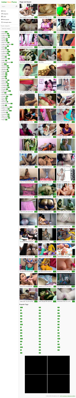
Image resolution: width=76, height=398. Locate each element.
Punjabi (5, 89)
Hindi (4, 31)
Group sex (5, 67)
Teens (4, 74)
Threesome (6, 117)
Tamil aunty (6, 58)
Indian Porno (9, 2)
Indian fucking (6, 110)
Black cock (5, 116)
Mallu (4, 60)
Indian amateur (7, 107)
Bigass (4, 99)
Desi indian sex (7, 94)
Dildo (4, 105)
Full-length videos (7, 22)
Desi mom (5, 42)
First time (5, 49)
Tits (4, 64)
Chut (4, 56)
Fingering (5, 71)
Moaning (5, 101)
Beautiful (5, 65)
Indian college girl (7, 62)
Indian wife (6, 51)
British (4, 78)
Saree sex (5, 80)
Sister (4, 73)
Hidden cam (5, 37)
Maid (4, 47)
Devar (4, 98)
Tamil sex (5, 46)
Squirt (4, 119)
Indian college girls (7, 44)
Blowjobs (5, 69)
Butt (4, 92)
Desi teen (5, 33)
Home (4, 11)
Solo (4, 76)
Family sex (5, 87)
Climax (4, 82)
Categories (5, 13)
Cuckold (5, 112)
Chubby (5, 96)
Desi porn (5, 83)
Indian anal (6, 35)
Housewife (5, 114)
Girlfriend (5, 53)
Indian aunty (6, 91)
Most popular (6, 19)
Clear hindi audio (7, 103)
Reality (4, 39)
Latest (4, 16)
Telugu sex (5, 108)
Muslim (5, 40)
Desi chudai (6, 55)
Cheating (5, 85)
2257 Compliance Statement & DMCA (67, 396)
